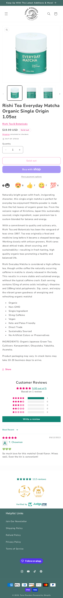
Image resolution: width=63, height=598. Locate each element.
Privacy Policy (13, 541)
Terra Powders (26, 595)
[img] (9, 437)
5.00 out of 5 (39, 388)
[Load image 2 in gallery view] (31, 93)
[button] (6, 13)
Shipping (6, 134)
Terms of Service (15, 548)
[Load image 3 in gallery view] (48, 93)
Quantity (6, 143)
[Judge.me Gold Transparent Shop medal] (24, 491)
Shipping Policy (14, 528)
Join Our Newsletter (16, 521)
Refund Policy (13, 535)
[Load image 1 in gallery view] (14, 93)
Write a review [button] (31, 419)
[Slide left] (3, 94)
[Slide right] (60, 94)
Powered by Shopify (42, 595)
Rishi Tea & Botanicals (15, 123)
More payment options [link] (31, 176)
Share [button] (8, 369)
